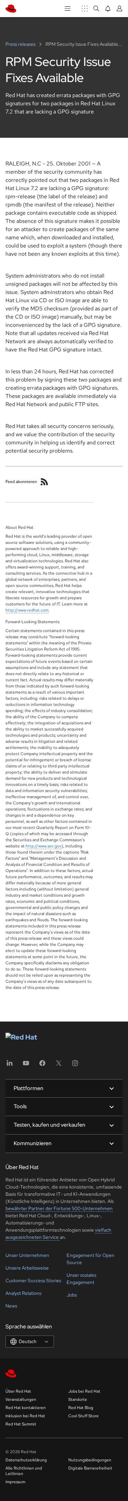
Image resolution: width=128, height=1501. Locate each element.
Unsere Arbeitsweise (27, 1268)
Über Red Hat (18, 1391)
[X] (59, 1065)
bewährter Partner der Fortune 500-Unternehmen (59, 1208)
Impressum (15, 1482)
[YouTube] (26, 1065)
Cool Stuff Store (83, 1416)
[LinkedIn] (9, 1065)
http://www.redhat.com (26, 610)
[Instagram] (75, 1065)
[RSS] (44, 482)
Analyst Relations (23, 1293)
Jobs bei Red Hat (84, 1391)
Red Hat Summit (20, 1424)
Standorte (77, 1399)
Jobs (72, 1295)
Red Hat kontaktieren (25, 1407)
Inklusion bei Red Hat (25, 1416)
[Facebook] (42, 1065)
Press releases (21, 44)
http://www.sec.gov (43, 846)
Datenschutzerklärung (26, 1460)
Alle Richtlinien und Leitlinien (23, 1470)
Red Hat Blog (80, 1407)
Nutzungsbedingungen (89, 1460)
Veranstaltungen (20, 1399)
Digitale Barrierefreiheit (90, 1468)
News (11, 1306)
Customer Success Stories (33, 1280)
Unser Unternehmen (27, 1255)
